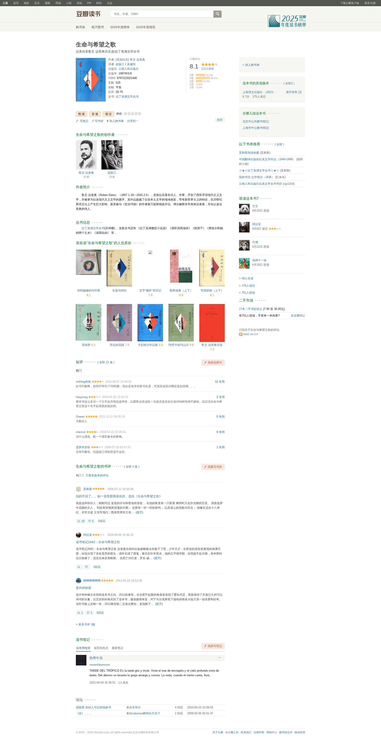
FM (89, 3)
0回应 (97, 567)
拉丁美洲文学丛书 (127, 96)
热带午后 (96, 658)
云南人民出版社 (129, 68)
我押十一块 (259, 260)
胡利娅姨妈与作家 (88, 290)
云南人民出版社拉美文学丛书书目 (260, 183)
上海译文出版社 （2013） (259, 92)
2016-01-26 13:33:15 (115, 397)
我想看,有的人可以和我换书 (93, 707)
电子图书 (98, 27)
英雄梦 (86, 344)
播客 (47, 3)
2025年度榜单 (120, 27)
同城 (58, 3)
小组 (68, 3)
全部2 (289, 83)
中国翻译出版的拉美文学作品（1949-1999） (267, 159)
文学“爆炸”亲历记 (150, 290)
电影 (26, 3)
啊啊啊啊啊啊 (92, 580)
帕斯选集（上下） (181, 290)
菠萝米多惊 (83, 447)
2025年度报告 (145, 27)
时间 (99, 3)
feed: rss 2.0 (250, 334)
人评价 (207, 68)
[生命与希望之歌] (91, 80)
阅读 (79, 3)
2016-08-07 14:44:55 (118, 381)
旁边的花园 (117, 344)
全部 (279, 144)
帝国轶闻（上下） (212, 290)
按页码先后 (101, 648)
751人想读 (248, 292)
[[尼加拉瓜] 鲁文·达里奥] (86, 154)
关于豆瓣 (218, 732)
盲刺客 (87, 489)
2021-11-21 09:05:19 (112, 416)
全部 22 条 (106, 362)
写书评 (99, 121)
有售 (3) (294, 92)
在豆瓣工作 (232, 732)
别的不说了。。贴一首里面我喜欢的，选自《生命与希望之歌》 (119, 496)
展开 (139, 512)
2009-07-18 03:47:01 (118, 447)
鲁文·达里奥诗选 (212, 344)
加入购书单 (116, 121)
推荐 (220, 120)
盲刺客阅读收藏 (249, 152)
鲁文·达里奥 (86, 172)
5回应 (101, 521)
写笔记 (84, 121)
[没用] (87, 566)
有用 (222, 381)
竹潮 (255, 242)
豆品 (109, 3)
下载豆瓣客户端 (349, 3)
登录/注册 (370, 3)
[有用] (79, 566)
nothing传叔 (83, 381)
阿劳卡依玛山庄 (179, 344)
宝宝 (255, 206)
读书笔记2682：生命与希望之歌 (98, 542)
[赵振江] (111, 154)
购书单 (80, 27)
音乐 (37, 3)
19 (82, 521)
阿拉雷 (87, 534)
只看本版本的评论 (97, 475)
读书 (16, 3)
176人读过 (248, 285)
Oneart (80, 416)
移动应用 (300, 732)
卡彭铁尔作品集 (148, 344)
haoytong (82, 397)
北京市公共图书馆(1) (256, 121)
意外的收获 (83, 588)
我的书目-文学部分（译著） (256, 177)
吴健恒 (131, 64)
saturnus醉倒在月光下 (146, 713)
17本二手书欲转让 (250, 309)
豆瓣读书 (92, 14)
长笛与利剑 (119, 290)
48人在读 (247, 278)
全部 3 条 (132, 466)
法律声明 (259, 732)
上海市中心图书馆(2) (256, 127)
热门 (79, 370)
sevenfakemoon (100, 664)
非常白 (136, 707)
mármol (80, 432)
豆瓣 (5, 3)
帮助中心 (271, 732)
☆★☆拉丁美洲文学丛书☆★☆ (259, 170)
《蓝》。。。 (84, 713)
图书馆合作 (285, 732)
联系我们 (246, 732)
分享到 (131, 121)
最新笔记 (117, 648)
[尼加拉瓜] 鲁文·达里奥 (130, 59)
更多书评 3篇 (86, 624)
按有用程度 (83, 648)
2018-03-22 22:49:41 (113, 432)
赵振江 (120, 64)
